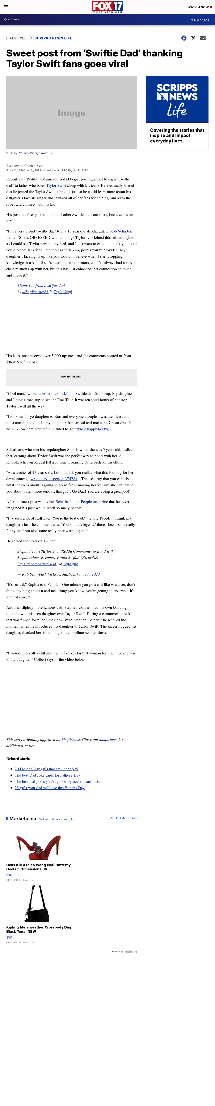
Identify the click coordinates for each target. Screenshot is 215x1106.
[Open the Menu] (6, 7)
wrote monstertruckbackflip (50, 393)
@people (70, 563)
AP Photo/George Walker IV (35, 153)
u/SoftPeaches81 (35, 291)
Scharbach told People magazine (82, 501)
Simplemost (71, 739)
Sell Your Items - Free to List (57, 819)
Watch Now (198, 7)
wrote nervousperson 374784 (53, 478)
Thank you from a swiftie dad (41, 285)
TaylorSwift (63, 291)
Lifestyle (16, 38)
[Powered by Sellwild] (131, 951)
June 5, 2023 (89, 574)
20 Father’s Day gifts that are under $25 (46, 768)
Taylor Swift (56, 185)
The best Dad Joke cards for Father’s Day (47, 775)
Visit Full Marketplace (123, 818)
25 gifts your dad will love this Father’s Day (50, 787)
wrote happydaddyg (93, 428)
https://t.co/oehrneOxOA (36, 563)
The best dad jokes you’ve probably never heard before (58, 781)
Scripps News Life (53, 38)
